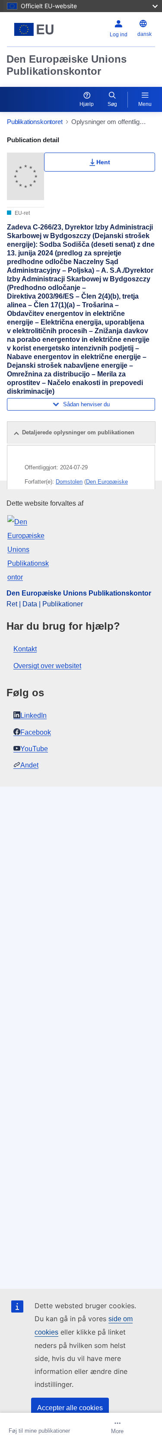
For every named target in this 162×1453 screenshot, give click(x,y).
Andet (29, 765)
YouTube (34, 748)
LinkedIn (33, 715)
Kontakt (25, 649)
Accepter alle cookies (70, 1408)
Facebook (35, 732)
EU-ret (21, 213)
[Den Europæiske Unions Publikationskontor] (34, 29)
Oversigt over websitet (47, 665)
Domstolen (69, 481)
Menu (145, 104)
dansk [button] (144, 34)
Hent (103, 162)
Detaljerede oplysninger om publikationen (78, 432)
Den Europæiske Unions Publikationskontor (66, 65)
